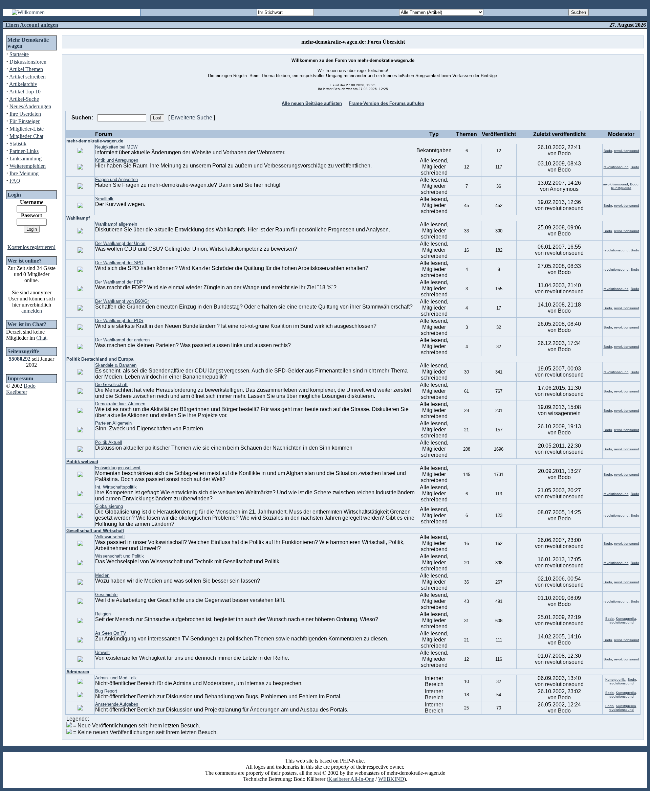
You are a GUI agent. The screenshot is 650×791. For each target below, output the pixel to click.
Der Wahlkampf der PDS (119, 320)
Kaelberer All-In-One (351, 779)
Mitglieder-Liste (26, 129)
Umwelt (102, 652)
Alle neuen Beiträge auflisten (312, 103)
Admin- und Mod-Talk (116, 677)
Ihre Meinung (24, 173)
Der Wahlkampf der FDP (119, 282)
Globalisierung (109, 506)
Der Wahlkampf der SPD (119, 262)
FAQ (14, 181)
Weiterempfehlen (27, 166)
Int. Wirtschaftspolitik (116, 487)
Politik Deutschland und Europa (99, 359)
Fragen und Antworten (116, 179)
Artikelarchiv (23, 84)
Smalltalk (104, 198)
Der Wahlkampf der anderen (122, 339)
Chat (41, 338)
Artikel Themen (26, 69)
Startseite (19, 54)
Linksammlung (25, 158)
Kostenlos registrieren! (31, 247)
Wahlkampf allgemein (116, 224)
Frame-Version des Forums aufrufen (386, 103)
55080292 (19, 359)
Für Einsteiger (24, 121)
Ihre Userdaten (25, 114)
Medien (102, 575)
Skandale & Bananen (115, 365)
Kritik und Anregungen (116, 160)
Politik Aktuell (108, 442)
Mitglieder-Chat (26, 136)
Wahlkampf (78, 218)
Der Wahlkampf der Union (120, 243)
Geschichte (106, 594)
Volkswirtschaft (110, 536)
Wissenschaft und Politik (119, 556)
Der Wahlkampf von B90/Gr (122, 301)
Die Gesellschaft (111, 384)
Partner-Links (24, 151)
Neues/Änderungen (30, 106)
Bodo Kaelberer (21, 389)
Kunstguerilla (621, 188)
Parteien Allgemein (113, 423)
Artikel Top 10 (25, 91)
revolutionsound (626, 151)
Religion (103, 613)
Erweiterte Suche (191, 117)
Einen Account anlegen (31, 25)
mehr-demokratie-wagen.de (94, 140)
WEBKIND (391, 779)
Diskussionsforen (27, 62)
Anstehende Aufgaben (116, 704)
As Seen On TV (110, 633)
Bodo (608, 151)
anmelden (31, 311)
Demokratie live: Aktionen (120, 403)
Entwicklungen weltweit (117, 467)
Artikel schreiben (27, 77)
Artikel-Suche (24, 99)
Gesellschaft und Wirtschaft (95, 530)
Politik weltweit (82, 461)
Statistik (17, 143)
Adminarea (77, 671)
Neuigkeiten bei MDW (116, 147)
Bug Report (106, 691)
